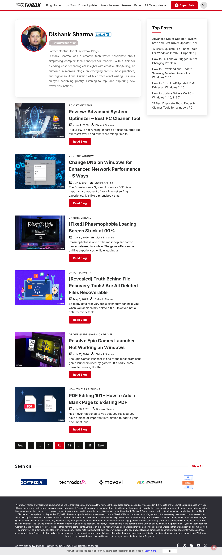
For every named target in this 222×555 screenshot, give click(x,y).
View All (197, 466)
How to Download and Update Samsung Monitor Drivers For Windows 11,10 (172, 73)
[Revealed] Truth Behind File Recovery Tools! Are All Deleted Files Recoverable (103, 285)
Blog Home (53, 5)
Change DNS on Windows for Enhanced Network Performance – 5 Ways (104, 169)
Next (101, 445)
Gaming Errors (80, 217)
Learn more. (150, 550)
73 (69, 445)
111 (89, 445)
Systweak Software (44, 546)
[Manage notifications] (214, 547)
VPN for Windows (82, 156)
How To (74, 389)
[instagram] (191, 546)
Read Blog (80, 141)
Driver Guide (78, 334)
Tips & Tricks (90, 389)
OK (170, 551)
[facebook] (178, 546)
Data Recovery (80, 272)
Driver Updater (88, 5)
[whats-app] (205, 546)
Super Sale (187, 5)
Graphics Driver (100, 334)
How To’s (69, 5)
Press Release (110, 5)
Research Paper (131, 5)
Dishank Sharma (104, 125)
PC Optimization (81, 105)
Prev (20, 445)
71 (49, 445)
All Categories (154, 5)
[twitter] (184, 546)
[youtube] (198, 546)
